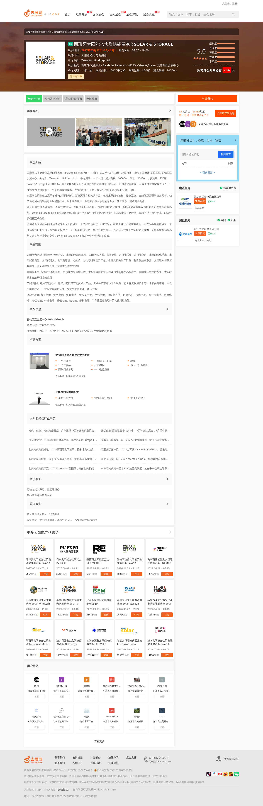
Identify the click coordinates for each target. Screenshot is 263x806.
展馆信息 (35, 309)
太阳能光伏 (88, 55)
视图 (93, 98)
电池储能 (101, 55)
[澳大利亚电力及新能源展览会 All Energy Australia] (69, 630)
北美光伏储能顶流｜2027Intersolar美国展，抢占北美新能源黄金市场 (67, 468)
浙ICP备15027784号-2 (79, 770)
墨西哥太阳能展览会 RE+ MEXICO (98, 561)
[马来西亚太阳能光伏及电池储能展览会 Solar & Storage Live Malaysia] (160, 589)
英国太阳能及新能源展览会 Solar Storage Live (129, 601)
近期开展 (81, 14)
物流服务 (35, 479)
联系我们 (60, 762)
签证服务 (35, 504)
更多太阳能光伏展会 (43, 532)
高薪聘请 (96, 762)
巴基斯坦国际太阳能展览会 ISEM (99, 601)
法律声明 (113, 757)
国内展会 (115, 14)
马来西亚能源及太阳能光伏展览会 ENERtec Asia (159, 561)
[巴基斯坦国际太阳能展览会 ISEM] (99, 589)
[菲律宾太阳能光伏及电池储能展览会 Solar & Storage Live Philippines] (38, 549)
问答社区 (53, 98)
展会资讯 (132, 14)
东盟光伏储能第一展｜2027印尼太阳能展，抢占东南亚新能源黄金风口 (140, 440)
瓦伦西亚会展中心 (168, 65)
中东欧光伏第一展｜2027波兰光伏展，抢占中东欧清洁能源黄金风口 (139, 468)
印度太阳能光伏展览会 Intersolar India (129, 642)
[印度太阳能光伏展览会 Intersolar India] (129, 630)
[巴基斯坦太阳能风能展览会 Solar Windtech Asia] (38, 589)
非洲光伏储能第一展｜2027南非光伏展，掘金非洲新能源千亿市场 (65, 459)
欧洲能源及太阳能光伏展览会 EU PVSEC (99, 642)
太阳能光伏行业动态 (42, 418)
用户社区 (32, 666)
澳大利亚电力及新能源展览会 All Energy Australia (68, 642)
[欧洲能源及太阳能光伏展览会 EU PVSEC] (99, 630)
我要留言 (226, 154)
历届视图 (32, 111)
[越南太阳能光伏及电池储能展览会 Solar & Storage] (160, 630)
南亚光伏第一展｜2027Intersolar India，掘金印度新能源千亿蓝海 (138, 459)
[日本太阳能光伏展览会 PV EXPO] (69, 549)
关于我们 (60, 757)
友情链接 (78, 757)
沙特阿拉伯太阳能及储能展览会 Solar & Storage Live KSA (129, 561)
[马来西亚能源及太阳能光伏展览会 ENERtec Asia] (160, 549)
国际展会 (98, 14)
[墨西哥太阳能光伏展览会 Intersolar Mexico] (38, 630)
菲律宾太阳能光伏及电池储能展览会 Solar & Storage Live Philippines (38, 561)
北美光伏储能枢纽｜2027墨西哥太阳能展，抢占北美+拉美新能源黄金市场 (70, 449)
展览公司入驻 (231, 758)
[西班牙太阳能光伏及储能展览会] (99, 131)
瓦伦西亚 (95, 65)
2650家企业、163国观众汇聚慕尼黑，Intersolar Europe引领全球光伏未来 (70, 440)
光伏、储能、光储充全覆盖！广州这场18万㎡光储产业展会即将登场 (66, 430)
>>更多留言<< (207, 172)
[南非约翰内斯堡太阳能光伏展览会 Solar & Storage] (69, 589)
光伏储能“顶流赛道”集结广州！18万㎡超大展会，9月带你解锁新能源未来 (141, 430)
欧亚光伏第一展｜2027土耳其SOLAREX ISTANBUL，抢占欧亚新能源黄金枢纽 (144, 449)
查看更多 (99, 741)
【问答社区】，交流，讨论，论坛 (199, 140)
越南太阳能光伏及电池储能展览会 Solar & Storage (159, 642)
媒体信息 (113, 762)
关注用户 (74, 98)
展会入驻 (149, 14)
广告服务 (96, 757)
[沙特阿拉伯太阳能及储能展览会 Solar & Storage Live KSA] (129, 549)
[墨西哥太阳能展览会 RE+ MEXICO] (99, 549)
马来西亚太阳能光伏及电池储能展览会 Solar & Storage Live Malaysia (159, 601)
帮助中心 (78, 762)
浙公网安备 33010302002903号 (114, 770)
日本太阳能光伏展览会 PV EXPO (68, 561)
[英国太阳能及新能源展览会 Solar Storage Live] (129, 589)
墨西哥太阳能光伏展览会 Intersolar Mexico (38, 642)
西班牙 (85, 65)
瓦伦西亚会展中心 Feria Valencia (45, 319)
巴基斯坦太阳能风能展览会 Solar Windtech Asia (38, 601)
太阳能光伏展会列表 (42, 31)
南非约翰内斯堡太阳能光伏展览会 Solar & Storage (68, 601)
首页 (67, 14)
